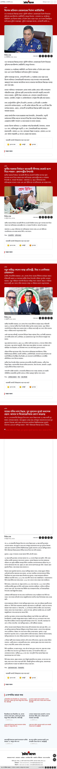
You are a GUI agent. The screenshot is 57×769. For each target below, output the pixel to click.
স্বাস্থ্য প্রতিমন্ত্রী (24, 377)
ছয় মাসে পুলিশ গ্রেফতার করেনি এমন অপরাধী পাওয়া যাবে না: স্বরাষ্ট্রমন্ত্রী (39, 741)
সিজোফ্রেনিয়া (21, 668)
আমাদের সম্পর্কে (11, 758)
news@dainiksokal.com (36, 763)
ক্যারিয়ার (23, 758)
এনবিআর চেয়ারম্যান (12, 377)
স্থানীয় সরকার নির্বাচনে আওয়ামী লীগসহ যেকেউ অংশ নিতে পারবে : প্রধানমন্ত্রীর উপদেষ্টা (27, 170)
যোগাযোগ (18, 758)
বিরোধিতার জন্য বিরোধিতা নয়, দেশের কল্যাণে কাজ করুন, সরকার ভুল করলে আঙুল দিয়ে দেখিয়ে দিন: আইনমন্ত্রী (14, 716)
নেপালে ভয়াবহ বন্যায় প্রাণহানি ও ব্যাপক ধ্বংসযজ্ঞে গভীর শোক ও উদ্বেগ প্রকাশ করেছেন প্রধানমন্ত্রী (39, 716)
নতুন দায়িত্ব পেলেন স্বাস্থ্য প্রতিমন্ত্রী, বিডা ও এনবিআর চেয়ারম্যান (26, 271)
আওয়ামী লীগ (11, 235)
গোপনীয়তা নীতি (28, 758)
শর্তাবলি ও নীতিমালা (37, 758)
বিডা (19, 377)
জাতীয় (5, 8)
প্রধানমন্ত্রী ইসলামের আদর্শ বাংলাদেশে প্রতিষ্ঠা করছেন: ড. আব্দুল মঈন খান (16, 741)
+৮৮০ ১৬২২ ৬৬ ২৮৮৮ (24, 765)
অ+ (54, 755)
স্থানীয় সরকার (18, 235)
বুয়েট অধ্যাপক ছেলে (12, 668)
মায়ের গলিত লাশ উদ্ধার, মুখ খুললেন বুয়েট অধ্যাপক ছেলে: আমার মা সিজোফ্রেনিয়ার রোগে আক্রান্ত (27, 413)
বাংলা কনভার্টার (46, 758)
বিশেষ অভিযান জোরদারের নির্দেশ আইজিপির (24, 10)
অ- (54, 760)
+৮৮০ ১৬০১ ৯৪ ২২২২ (24, 763)
